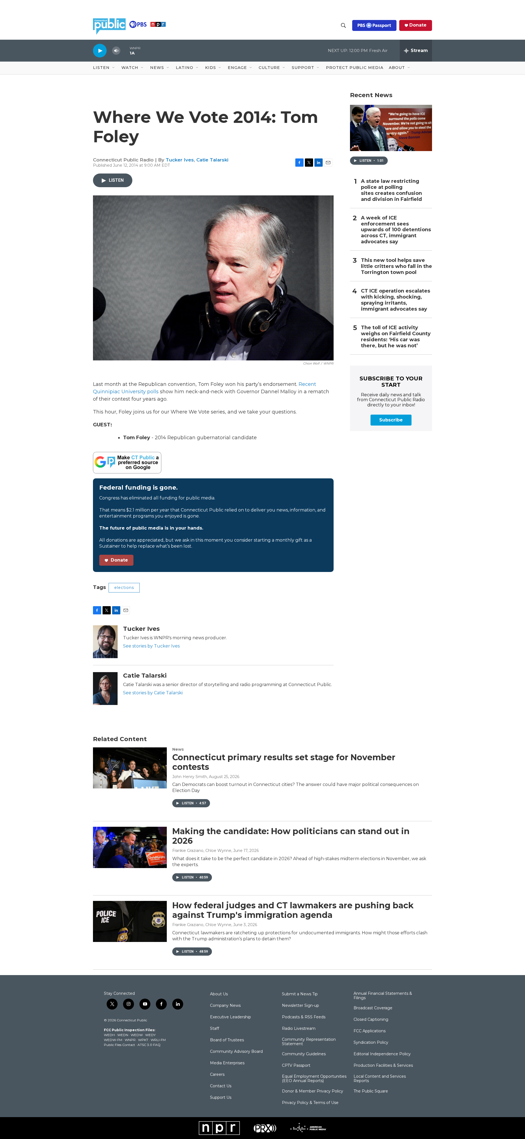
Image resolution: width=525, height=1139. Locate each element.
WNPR (130, 1040)
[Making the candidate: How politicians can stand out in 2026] (130, 847)
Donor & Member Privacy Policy (312, 1091)
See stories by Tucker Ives (151, 646)
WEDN (122, 1035)
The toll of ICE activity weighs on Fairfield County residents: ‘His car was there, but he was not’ (396, 337)
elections (124, 587)
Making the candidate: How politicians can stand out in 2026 (291, 836)
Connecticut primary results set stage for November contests (283, 762)
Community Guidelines (304, 1054)
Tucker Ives (180, 160)
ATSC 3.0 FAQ (149, 1045)
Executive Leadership (230, 1017)
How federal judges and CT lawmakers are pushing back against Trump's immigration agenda (293, 910)
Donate (418, 25)
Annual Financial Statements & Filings (383, 995)
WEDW (137, 1035)
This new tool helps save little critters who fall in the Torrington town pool (396, 266)
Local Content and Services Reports (380, 1078)
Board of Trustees (227, 1040)
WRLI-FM (158, 1040)
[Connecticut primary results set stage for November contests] (130, 767)
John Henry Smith (189, 776)
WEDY (150, 1035)
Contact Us (220, 1086)
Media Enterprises (227, 1063)
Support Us (220, 1097)
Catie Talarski (212, 160)
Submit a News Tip (300, 994)
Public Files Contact (119, 1045)
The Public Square (371, 1091)
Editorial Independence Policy (382, 1054)
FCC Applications (370, 1031)
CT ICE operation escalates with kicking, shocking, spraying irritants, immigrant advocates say (395, 300)
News (178, 749)
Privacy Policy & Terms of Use (310, 1103)
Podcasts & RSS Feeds (303, 1017)
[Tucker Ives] (105, 641)
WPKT (143, 1040)
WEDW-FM (113, 1040)
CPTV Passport (296, 1065)
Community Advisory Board (236, 1052)
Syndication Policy (371, 1042)
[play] (99, 50)
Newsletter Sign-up (300, 1006)
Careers (217, 1074)
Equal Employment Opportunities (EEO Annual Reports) (314, 1078)
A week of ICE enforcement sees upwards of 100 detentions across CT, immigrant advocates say (396, 230)
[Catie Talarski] (105, 688)
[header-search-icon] (343, 25)
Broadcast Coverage (373, 1008)
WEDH (109, 1035)
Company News (225, 1006)
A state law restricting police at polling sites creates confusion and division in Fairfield (391, 190)
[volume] (116, 51)
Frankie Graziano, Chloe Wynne (201, 850)
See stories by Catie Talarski (153, 692)
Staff (214, 1029)
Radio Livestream (299, 1029)
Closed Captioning (371, 1019)
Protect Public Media (354, 67)
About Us (219, 994)
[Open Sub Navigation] (114, 68)
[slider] (125, 50)
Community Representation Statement (309, 1041)
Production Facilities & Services (383, 1065)
